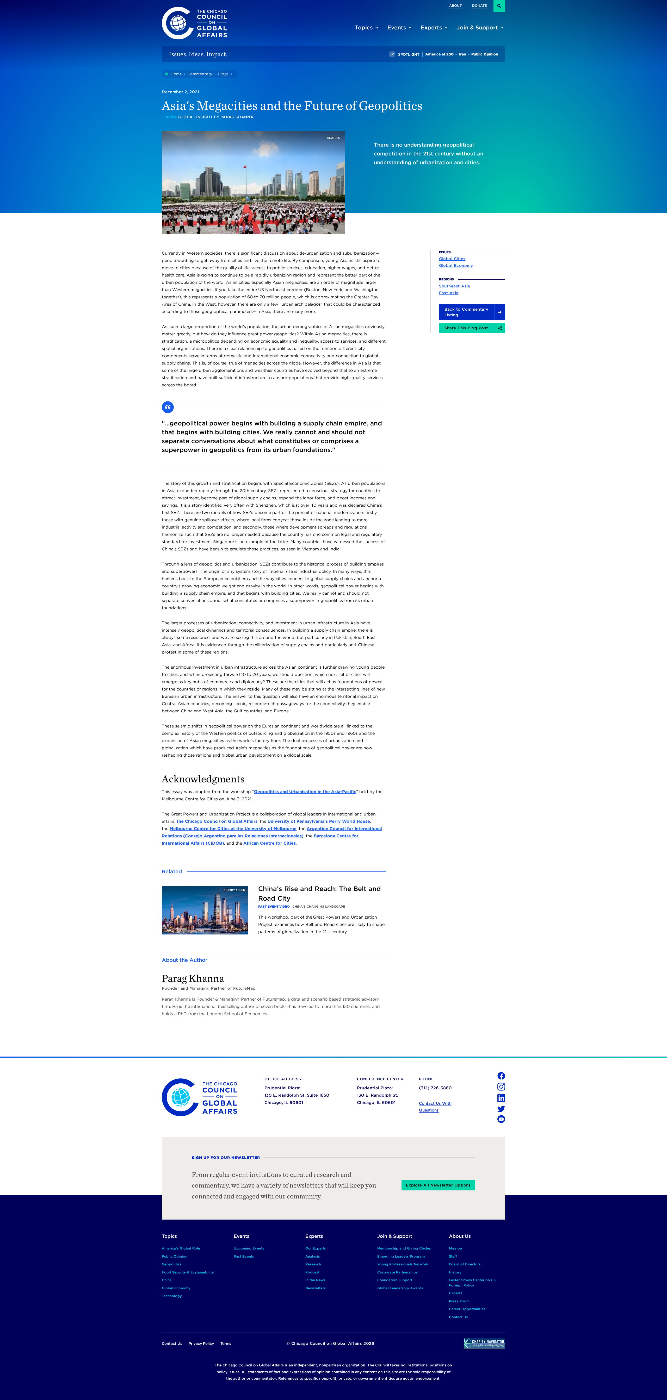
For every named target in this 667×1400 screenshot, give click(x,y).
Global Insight (195, 117)
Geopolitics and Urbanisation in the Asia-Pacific (305, 791)
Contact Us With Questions (435, 1107)
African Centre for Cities (269, 843)
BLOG (171, 117)
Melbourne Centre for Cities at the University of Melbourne (233, 828)
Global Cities (452, 259)
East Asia (449, 293)
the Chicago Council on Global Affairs (217, 821)
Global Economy (456, 265)
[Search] (499, 6)
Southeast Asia (454, 286)
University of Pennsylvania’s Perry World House (319, 821)
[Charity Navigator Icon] (484, 1343)
